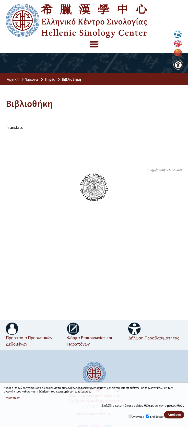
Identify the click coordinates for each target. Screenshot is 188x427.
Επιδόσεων (157, 417)
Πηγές (50, 79)
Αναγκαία (138, 417)
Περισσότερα (12, 398)
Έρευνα (31, 79)
